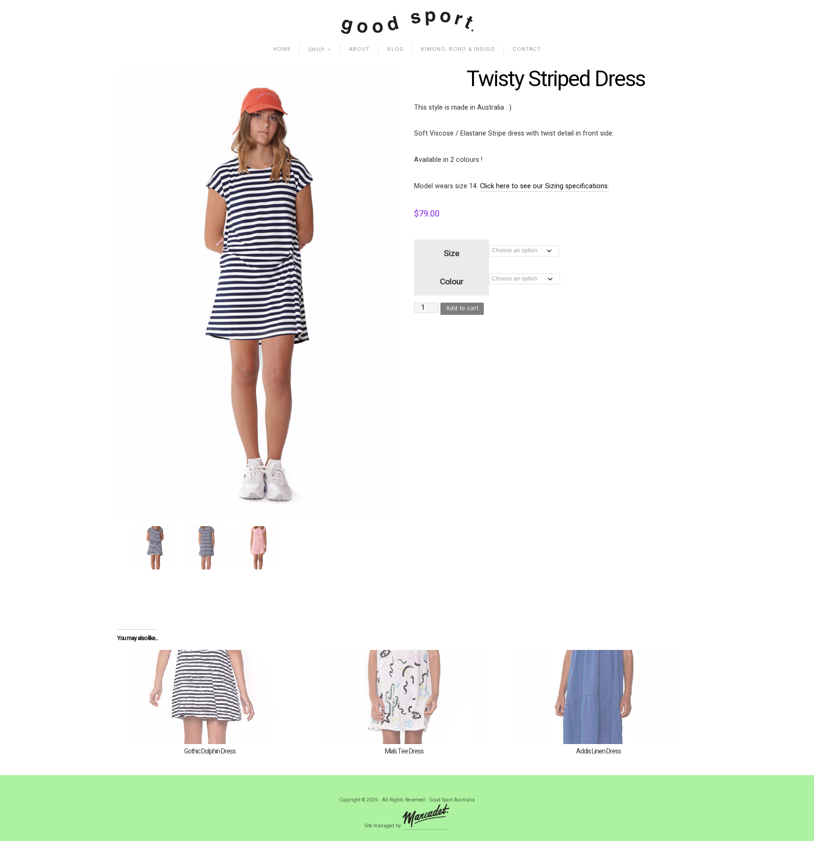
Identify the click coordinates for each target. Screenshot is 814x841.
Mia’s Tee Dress (404, 751)
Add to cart (462, 308)
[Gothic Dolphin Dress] (209, 697)
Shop (316, 50)
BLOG (395, 49)
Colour (452, 282)
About (359, 49)
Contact (527, 49)
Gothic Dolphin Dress (210, 751)
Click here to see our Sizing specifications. (544, 186)
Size (451, 253)
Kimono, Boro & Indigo (458, 49)
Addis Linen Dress (598, 751)
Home (282, 49)
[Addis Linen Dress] (598, 697)
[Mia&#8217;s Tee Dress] (404, 697)
